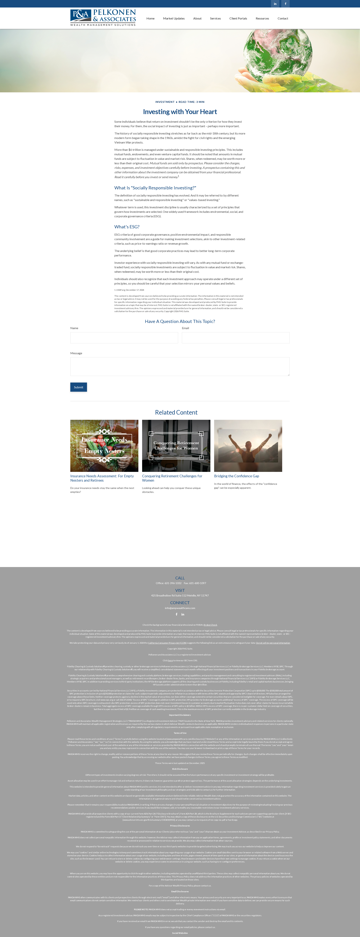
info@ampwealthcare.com (180, 608)
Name (74, 328)
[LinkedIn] (275, 3)
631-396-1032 (173, 583)
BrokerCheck (210, 625)
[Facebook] (285, 3)
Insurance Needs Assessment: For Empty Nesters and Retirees (102, 478)
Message (76, 353)
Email (185, 328)
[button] (150, 18)
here (170, 660)
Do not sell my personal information (273, 643)
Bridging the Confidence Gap (236, 476)
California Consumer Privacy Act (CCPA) (167, 643)
